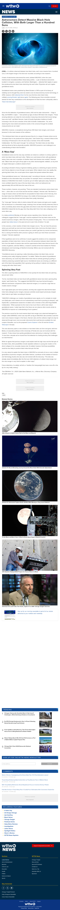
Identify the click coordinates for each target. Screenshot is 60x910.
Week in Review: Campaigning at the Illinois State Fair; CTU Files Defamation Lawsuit (25, 775)
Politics (3, 873)
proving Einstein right (13, 97)
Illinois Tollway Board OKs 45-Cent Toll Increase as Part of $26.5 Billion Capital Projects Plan (19, 739)
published (11, 215)
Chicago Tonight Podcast (8, 892)
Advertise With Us (36, 871)
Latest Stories (5, 860)
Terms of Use (31, 908)
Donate (55, 6)
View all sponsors (30, 108)
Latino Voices (8, 829)
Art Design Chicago (10, 813)
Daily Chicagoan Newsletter (9, 894)
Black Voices (8, 817)
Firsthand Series (9, 822)
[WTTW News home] (8, 11)
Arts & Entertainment (7, 862)
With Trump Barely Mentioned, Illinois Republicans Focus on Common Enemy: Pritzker (25, 785)
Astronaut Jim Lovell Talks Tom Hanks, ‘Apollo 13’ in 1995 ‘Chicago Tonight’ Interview (26, 606)
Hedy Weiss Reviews (11, 824)
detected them (19, 95)
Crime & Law (5, 866)
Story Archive (35, 862)
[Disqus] (30, 642)
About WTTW (32, 901)
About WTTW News (37, 864)
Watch (26, 901)
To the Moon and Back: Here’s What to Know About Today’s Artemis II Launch (23, 537)
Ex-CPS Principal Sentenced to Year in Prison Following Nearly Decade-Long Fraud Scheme (19, 722)
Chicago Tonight (9, 819)
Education (4, 869)
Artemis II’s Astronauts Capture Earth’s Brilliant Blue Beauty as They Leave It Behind (26, 502)
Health (3, 871)
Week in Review (9, 833)
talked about (14, 222)
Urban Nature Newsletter (8, 897)
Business (4, 864)
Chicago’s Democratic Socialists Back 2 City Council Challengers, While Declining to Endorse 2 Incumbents (19, 714)
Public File (37, 908)
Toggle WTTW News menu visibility (57, 12)
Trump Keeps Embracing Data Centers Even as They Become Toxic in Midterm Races (25, 780)
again (26, 97)
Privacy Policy (24, 908)
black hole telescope (8, 102)
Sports (3, 878)
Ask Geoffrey (8, 815)
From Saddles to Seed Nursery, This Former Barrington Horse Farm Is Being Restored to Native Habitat (19, 730)
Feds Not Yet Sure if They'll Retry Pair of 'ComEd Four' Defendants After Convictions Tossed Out (28, 789)
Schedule (21, 901)
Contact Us (35, 866)
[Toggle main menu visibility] (3, 5)
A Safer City (8, 810)
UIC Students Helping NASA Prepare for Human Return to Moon (20, 572)
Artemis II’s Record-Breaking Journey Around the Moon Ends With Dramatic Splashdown (27, 468)
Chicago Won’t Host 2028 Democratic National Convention (17, 747)
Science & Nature (9, 17)
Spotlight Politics (9, 831)
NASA (4, 395)
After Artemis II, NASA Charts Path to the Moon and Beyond (19, 433)
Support (39, 901)
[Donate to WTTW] (30, 904)
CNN (3, 28)
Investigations (8, 826)
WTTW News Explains (11, 835)
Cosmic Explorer (32, 322)
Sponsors (34, 873)
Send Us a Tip (35, 869)
